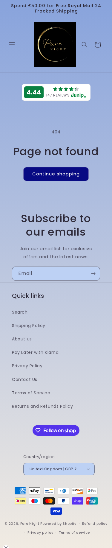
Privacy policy (40, 532)
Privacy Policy (27, 366)
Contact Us (24, 379)
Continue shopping (56, 174)
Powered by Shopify (58, 523)
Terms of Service (31, 393)
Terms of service (74, 532)
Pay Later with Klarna (35, 352)
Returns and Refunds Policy (42, 406)
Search (20, 312)
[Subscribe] (93, 274)
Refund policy (95, 523)
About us (22, 339)
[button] (12, 44)
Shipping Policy (28, 326)
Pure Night (29, 523)
